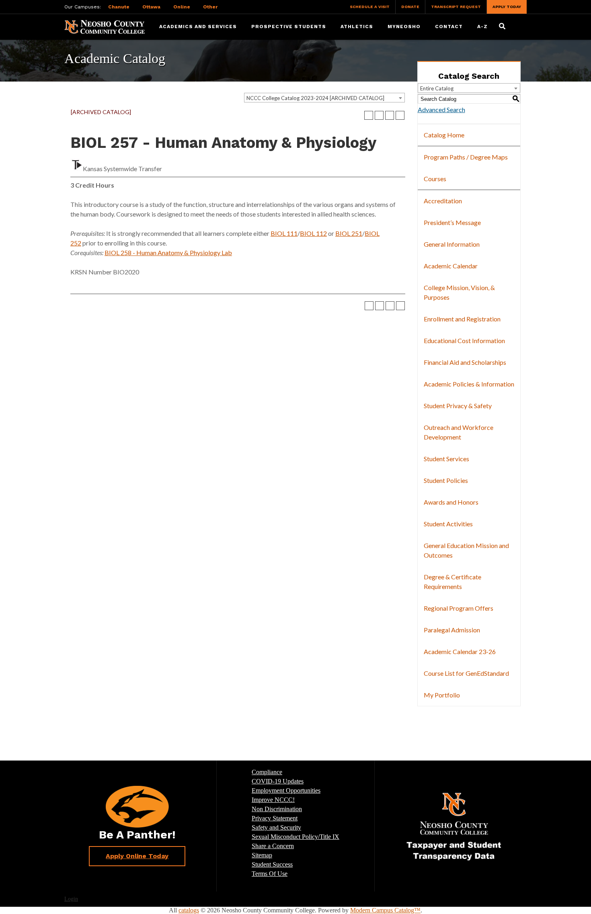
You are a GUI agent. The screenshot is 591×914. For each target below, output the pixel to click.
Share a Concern (273, 845)
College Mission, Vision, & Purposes (459, 292)
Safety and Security (276, 827)
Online (181, 7)
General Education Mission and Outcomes (466, 550)
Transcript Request (456, 6)
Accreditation (443, 200)
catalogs (189, 910)
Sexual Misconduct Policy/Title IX (295, 836)
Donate (410, 6)
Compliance (267, 772)
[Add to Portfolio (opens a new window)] (368, 115)
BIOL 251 (348, 233)
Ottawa (151, 7)
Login (71, 899)
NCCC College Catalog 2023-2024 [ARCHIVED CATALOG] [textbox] (315, 98)
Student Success (272, 864)
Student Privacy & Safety (458, 405)
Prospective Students (288, 26)
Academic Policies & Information (469, 384)
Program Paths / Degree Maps (466, 157)
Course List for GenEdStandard (466, 673)
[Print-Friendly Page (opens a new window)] (389, 115)
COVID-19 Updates (278, 781)
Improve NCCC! (273, 799)
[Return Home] (104, 26)
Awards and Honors (451, 502)
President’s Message (452, 222)
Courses (435, 178)
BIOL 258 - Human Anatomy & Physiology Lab (168, 252)
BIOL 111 (284, 233)
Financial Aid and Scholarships (465, 362)
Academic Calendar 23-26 (460, 651)
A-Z (482, 26)
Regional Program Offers (458, 608)
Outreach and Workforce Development (458, 432)
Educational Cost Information (464, 340)
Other (210, 7)
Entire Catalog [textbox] (437, 88)
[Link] (454, 826)
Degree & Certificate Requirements (452, 581)
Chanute (118, 7)
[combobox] (324, 97)
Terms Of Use (269, 873)
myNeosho (404, 26)
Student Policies (446, 480)
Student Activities (448, 524)
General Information (452, 244)
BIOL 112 (313, 233)
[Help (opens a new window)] (400, 115)
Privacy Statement (275, 818)
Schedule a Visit (370, 6)
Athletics (357, 26)
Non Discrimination (277, 809)
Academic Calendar (451, 266)
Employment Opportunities (286, 790)
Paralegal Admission (452, 630)
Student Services (446, 458)
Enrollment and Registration (462, 319)
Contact (449, 26)
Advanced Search (441, 109)
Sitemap (262, 855)
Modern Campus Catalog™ (385, 910)
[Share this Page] (379, 115)
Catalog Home (444, 135)
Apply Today (506, 6)
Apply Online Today (137, 856)
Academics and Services (198, 26)
